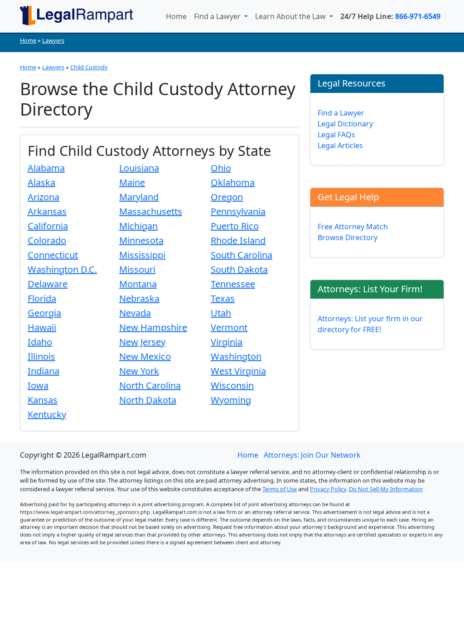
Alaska (41, 182)
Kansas (43, 400)
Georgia (44, 313)
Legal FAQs (336, 135)
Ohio (221, 168)
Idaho (40, 342)
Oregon (227, 197)
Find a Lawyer (218, 16)
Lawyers (53, 40)
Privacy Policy (328, 489)
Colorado (47, 240)
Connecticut (53, 255)
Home (176, 16)
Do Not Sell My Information (386, 489)
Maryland (139, 197)
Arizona (43, 197)
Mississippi (142, 255)
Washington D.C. (62, 269)
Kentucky (47, 414)
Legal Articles (340, 145)
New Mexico (145, 356)
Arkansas (47, 211)
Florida (42, 298)
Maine (132, 182)
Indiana (43, 371)
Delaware (48, 284)
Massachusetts (150, 211)
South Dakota (239, 269)
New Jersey (142, 342)
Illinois (41, 356)
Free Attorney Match (353, 227)
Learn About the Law (291, 16)
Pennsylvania (238, 211)
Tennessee (233, 284)
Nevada (135, 313)
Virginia (226, 342)
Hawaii (42, 327)
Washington (236, 356)
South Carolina (241, 255)
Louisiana (139, 168)
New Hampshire (153, 327)
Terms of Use (279, 489)
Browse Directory (347, 237)
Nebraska (139, 298)
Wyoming (231, 400)
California (48, 226)
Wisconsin (232, 385)
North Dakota (147, 400)
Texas (223, 298)
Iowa (38, 385)
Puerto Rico (235, 226)
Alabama (46, 168)
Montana (138, 284)
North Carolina (150, 385)
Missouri (137, 269)
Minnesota (141, 240)
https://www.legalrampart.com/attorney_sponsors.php (85, 511)
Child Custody (89, 67)
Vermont (229, 327)
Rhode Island (238, 240)
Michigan (138, 226)
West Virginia (238, 371)
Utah (221, 313)
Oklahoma (233, 182)
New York (139, 371)
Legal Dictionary (345, 124)
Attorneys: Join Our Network (312, 455)
